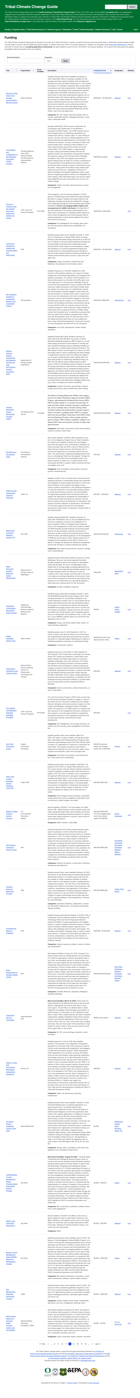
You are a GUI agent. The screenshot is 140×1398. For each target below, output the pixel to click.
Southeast (118, 847)
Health (75, 29)
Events (120, 29)
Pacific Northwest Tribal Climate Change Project (57, 12)
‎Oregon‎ (117, 746)
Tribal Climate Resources (36, 29)
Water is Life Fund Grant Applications (10, 1223)
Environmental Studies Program (47, 1354)
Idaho (117, 1126)
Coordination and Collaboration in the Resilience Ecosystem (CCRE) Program (12, 157)
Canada (117, 612)
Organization (25, 70)
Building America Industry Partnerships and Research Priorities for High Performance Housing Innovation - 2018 (11, 362)
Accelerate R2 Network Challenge (11, 931)
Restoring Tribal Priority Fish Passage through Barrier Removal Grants (12, 98)
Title (7, 70)
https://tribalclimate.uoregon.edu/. (18, 21)
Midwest (118, 854)
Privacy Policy (72, 1383)
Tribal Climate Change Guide (31, 6)
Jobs (114, 29)
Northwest (118, 841)
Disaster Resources (102, 29)
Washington (119, 1122)
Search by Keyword (13, 57)
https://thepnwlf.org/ (64, 19)
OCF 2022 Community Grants (10, 746)
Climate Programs (54, 29)
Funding (8, 29)
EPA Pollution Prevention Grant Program (11, 847)
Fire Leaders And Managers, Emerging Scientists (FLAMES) (11, 712)
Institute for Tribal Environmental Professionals (87, 1356)
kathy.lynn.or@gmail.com (118, 45)
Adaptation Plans (18, 29)
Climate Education (87, 29)
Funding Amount (103, 71)
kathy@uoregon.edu (88, 1360)
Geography (48, 57)
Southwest (118, 843)
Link (129, 98)
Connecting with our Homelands (10, 1017)
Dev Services (94, 1383)
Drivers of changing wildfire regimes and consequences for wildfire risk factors (11, 211)
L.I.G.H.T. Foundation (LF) (108, 12)
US (116, 1322)
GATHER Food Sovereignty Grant (11, 454)
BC (121, 1131)
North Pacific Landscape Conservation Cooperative (83, 1354)
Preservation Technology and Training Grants (12, 671)
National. (118, 157)
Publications (67, 29)
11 (82, 1344)
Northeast (118, 845)
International (119, 300)
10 (78, 1344)
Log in (136, 29)
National (118, 98)
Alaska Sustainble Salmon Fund (10, 638)
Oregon (117, 1124)
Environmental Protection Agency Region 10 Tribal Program (69, 1358)
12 (86, 1344)
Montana (118, 1128)
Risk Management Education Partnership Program (10, 1294)
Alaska (117, 638)
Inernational (119, 534)
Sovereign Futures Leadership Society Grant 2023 (11, 1126)
